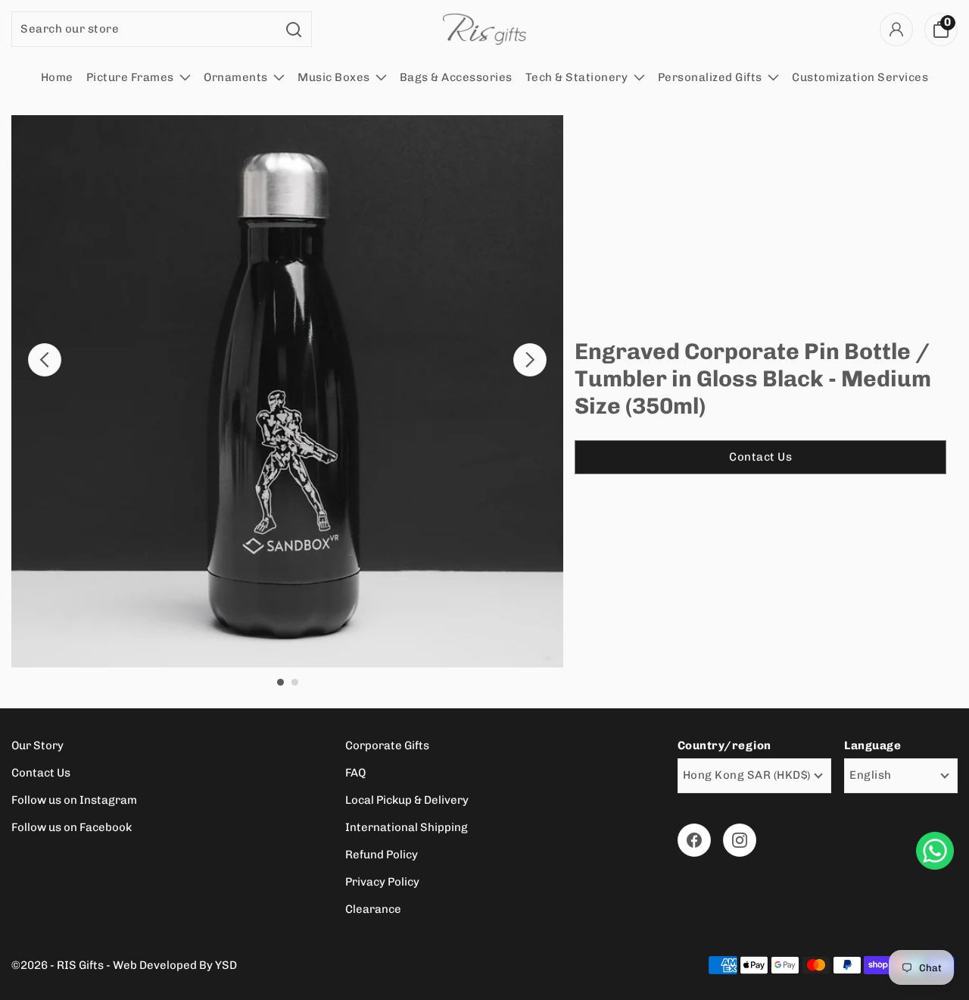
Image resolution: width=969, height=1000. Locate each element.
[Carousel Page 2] (294, 682)
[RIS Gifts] (484, 29)
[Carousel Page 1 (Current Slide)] (280, 682)
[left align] (44, 360)
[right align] (530, 360)
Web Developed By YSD (175, 965)
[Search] (294, 29)
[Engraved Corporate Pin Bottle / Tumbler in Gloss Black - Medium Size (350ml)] (287, 391)
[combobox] (145, 29)
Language (872, 745)
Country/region (724, 745)
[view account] (896, 29)
